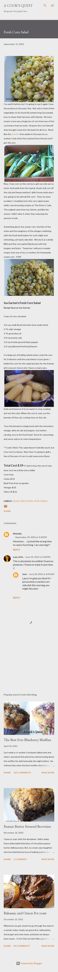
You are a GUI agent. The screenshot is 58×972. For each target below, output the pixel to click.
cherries (15, 134)
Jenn (24, 574)
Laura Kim (18, 557)
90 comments (21, 946)
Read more (47, 772)
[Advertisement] (29, 664)
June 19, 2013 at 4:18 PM (38, 557)
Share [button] (7, 511)
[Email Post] (5, 507)
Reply (16, 549)
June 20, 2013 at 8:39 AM (41, 574)
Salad (15, 501)
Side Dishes (26, 501)
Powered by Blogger (31, 963)
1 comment (20, 859)
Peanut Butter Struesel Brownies (27, 826)
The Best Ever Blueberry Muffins (27, 739)
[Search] (45, 5)
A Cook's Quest (18, 5)
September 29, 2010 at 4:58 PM (31, 537)
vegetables (41, 501)
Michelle (17, 533)
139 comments (22, 772)
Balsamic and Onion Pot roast (25, 913)
